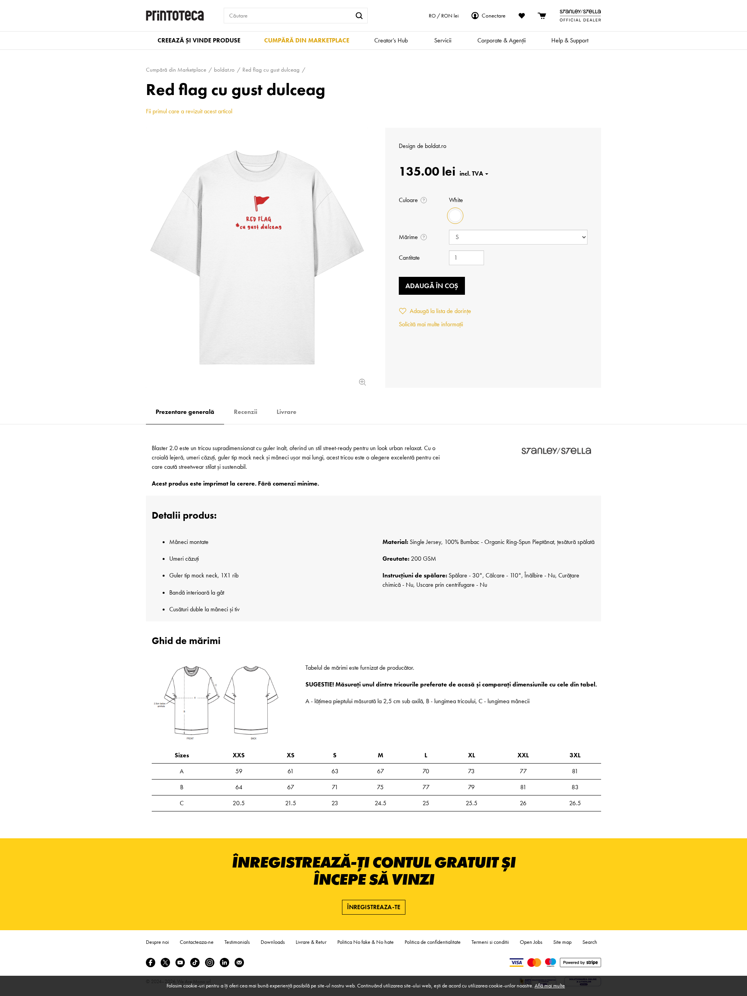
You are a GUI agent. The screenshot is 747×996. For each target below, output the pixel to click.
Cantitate (409, 257)
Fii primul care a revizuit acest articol (189, 111)
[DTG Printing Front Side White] (257, 258)
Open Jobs (531, 941)
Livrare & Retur (311, 941)
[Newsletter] (239, 962)
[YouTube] (180, 962)
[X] (165, 962)
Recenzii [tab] (245, 412)
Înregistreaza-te (373, 907)
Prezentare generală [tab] (185, 412)
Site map (562, 941)
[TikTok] (195, 962)
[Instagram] (209, 962)
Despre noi (157, 941)
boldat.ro (435, 146)
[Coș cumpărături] (542, 15)
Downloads (273, 941)
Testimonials (237, 941)
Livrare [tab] (286, 412)
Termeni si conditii (490, 941)
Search (589, 941)
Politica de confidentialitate (433, 941)
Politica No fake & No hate (365, 941)
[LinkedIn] (224, 962)
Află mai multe (550, 985)
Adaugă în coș (431, 285)
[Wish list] (521, 15)
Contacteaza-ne (197, 941)
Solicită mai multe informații (431, 324)
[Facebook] (150, 962)
